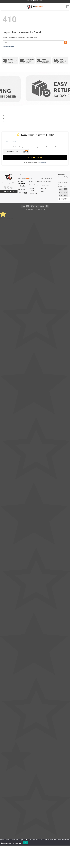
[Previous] (3, 107)
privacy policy (42, 162)
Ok (25, 842)
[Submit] (65, 42)
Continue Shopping (8, 46)
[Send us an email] (11, 187)
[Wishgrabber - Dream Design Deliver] (35, 7)
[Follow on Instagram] (8, 187)
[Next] (7, 107)
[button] (2, 7)
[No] (31, 842)
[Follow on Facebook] (5, 187)
